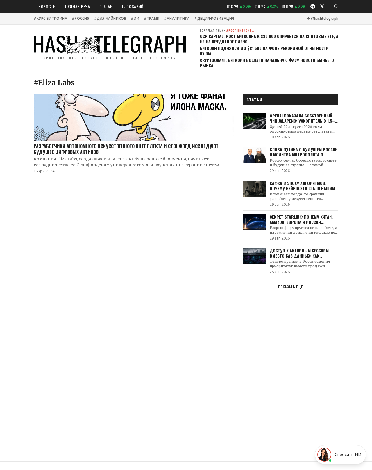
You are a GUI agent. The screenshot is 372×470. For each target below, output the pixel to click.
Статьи (106, 6)
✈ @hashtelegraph (322, 18)
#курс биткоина (50, 18)
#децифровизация (214, 18)
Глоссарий (133, 6)
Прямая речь (77, 6)
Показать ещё (290, 286)
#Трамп (152, 18)
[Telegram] (312, 6)
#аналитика (177, 18)
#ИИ (135, 18)
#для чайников (110, 18)
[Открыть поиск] (336, 6)
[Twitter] (322, 6)
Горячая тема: (227, 30)
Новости (47, 6)
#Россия (80, 18)
